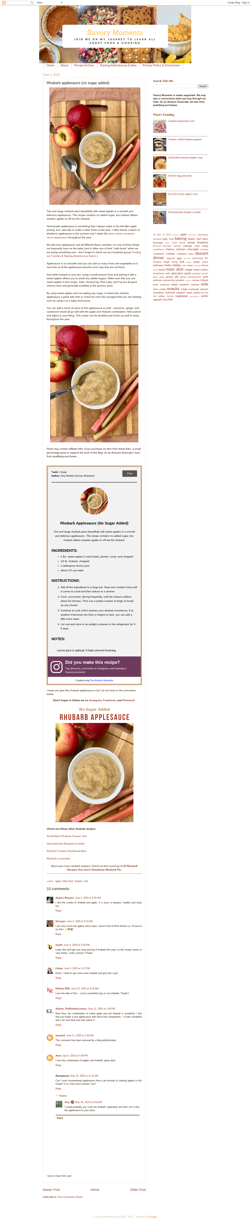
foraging (157, 262)
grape (205, 262)
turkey (161, 296)
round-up (164, 284)
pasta (187, 273)
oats (168, 273)
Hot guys (60, 921)
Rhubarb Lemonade (58, 858)
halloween (158, 265)
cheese (169, 249)
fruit (182, 261)
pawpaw (196, 273)
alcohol (176, 235)
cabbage (187, 246)
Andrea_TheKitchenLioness (71, 1008)
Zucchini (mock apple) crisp (183, 194)
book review (179, 243)
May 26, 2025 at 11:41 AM (84, 1075)
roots (155, 284)
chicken (180, 249)
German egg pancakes (180, 175)
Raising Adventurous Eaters (118, 65)
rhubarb (78, 881)
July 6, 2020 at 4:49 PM (75, 1055)
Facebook (109, 700)
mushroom (158, 273)
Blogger (153, 1216)
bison (167, 243)
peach (205, 273)
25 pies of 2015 (162, 235)
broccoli (157, 246)
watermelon (194, 296)
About (64, 65)
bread (191, 242)
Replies (63, 1095)
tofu (155, 296)
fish (206, 258)
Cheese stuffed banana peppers (185, 139)
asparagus (203, 235)
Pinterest (128, 700)
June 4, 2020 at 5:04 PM (77, 945)
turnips (170, 296)
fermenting (197, 258)
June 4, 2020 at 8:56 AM (88, 897)
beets (205, 239)
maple (188, 269)
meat (196, 269)
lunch (162, 269)
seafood (195, 284)
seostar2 (60, 1035)
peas (161, 277)
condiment (158, 253)
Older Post (138, 1190)
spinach (204, 289)
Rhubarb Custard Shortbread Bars (67, 851)
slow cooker (159, 289)
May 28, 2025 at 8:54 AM (88, 1102)
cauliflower (158, 249)
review (195, 280)
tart (202, 293)
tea (206, 293)
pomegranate (194, 277)
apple (58, 881)
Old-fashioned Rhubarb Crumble (66, 843)
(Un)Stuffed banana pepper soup (185, 157)
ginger (196, 261)
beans (191, 238)
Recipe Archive (84, 65)
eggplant (170, 258)
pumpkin (179, 280)
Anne (58, 1055)
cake (197, 246)
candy (205, 246)
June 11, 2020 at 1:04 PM (101, 1008)
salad (174, 284)
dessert (201, 253)
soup (184, 289)
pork (205, 276)
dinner (158, 258)
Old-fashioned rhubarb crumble (184, 212)
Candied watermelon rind (181, 121)
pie (177, 276)
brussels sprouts (172, 246)
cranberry (182, 253)
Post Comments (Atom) (70, 1197)
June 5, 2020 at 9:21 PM (77, 968)
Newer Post (51, 1190)
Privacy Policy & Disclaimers (161, 65)
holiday (177, 265)
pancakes (177, 273)
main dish (175, 269)
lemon (205, 265)
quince (188, 280)
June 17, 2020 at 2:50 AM (80, 1035)
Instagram (95, 700)
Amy (67, 1102)
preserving (168, 280)
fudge (188, 262)
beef (199, 239)
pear (155, 277)
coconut (204, 249)
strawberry (158, 292)
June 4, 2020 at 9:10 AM (80, 921)
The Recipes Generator (101, 680)
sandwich (184, 284)
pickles (169, 277)
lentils (155, 270)
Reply (58, 910)
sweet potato (193, 292)
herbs (168, 265)
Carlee (59, 968)
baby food (67, 881)
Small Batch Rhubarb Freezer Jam (67, 836)
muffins (204, 269)
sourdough (193, 289)
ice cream (187, 265)
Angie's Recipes (64, 897)
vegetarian (181, 296)
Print (129, 473)
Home (50, 65)
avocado (157, 239)
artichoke (192, 235)
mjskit (58, 945)
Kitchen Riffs (62, 988)
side (86, 881)
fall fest (187, 258)
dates (191, 254)
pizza (183, 277)
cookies (170, 253)
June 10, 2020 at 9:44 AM (84, 988)
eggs (179, 258)
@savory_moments (81, 668)
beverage (158, 242)
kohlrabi (197, 266)
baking (181, 238)
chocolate (193, 249)
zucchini (168, 299)
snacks (173, 289)
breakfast (202, 242)
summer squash (175, 292)
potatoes (157, 280)
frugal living (170, 261)
